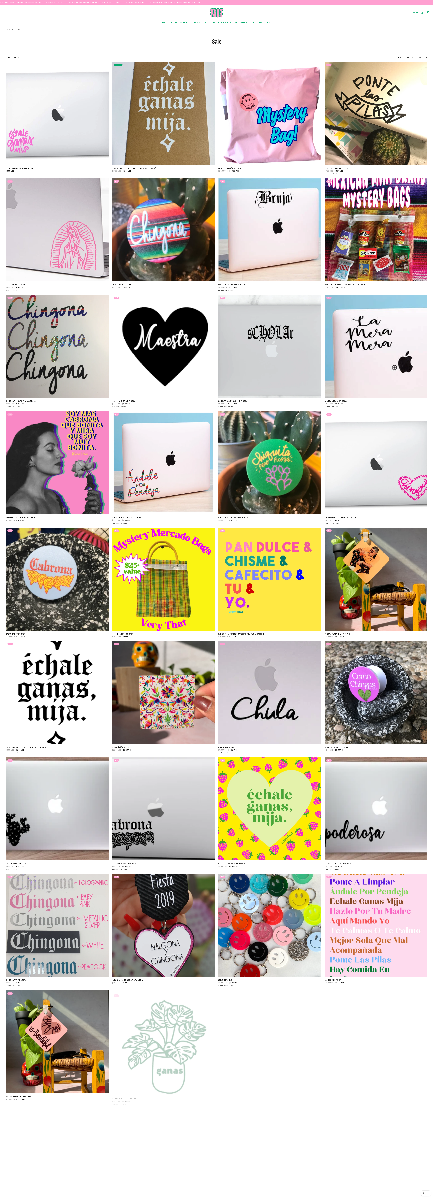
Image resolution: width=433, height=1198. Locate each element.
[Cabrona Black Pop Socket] (269, 1041)
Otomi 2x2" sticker (120, 747)
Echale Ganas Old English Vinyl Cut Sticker (26, 747)
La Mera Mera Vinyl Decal (336, 401)
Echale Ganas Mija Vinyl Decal (20, 168)
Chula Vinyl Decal (226, 747)
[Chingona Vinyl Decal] (57, 925)
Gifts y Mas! (239, 22)
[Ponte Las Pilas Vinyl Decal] (376, 113)
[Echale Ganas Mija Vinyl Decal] (57, 113)
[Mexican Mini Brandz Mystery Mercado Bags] (376, 229)
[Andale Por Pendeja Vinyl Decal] (163, 462)
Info (260, 22)
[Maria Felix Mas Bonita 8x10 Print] (57, 462)
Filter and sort (15, 58)
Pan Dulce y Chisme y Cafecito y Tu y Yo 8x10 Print (241, 634)
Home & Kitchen (199, 22)
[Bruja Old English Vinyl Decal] (269, 229)
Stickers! (166, 22)
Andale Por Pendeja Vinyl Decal (126, 517)
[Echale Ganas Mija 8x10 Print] (269, 808)
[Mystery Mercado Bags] (163, 579)
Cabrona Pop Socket (15, 634)
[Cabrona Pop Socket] (57, 579)
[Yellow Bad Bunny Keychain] (376, 579)
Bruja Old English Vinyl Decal (232, 284)
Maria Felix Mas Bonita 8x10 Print (21, 517)
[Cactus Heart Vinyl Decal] (57, 808)
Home (8, 29)
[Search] (422, 13)
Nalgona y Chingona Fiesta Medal (127, 980)
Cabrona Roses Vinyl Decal (124, 863)
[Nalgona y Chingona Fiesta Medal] (163, 925)
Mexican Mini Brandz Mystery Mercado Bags (345, 284)
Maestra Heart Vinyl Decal (124, 401)
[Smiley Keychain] (269, 925)
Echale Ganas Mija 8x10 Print (231, 863)
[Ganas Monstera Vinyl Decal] (163, 1041)
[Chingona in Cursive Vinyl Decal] (57, 346)
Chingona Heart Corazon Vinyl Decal (342, 517)
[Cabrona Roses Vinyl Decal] (163, 808)
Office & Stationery (220, 22)
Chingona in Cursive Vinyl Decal (21, 401)
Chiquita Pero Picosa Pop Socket (233, 517)
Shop (14, 29)
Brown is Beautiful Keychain (18, 1096)
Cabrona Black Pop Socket (230, 1096)
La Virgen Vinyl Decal (15, 284)
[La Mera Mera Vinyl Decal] (376, 346)
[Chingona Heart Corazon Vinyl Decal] (376, 462)
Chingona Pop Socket (122, 284)
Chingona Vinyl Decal (16, 980)
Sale (252, 22)
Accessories (181, 22)
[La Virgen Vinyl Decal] (57, 229)
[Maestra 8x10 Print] (376, 1041)
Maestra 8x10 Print (333, 1096)
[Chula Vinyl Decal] (269, 692)
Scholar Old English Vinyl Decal (233, 401)
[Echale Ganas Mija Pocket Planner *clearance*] (163, 113)
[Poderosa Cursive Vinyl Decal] (376, 808)
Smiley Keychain (225, 980)
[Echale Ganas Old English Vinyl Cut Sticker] (57, 692)
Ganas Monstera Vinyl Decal (125, 1096)
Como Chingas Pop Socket (337, 747)
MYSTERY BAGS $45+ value (230, 168)
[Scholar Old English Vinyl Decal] (269, 346)
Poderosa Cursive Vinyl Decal (338, 863)
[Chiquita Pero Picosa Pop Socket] (269, 462)
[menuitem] (167, 22)
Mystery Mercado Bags (122, 634)
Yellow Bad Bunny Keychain (337, 634)
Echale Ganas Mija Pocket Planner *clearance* (134, 168)
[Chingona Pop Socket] (163, 229)
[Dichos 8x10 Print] (376, 925)
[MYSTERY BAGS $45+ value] (269, 113)
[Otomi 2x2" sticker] (163, 692)
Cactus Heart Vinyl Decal (17, 863)
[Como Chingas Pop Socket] (376, 692)
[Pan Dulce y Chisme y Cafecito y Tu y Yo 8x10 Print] (269, 579)
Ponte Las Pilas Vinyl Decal (337, 168)
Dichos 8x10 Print (333, 980)
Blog (269, 22)
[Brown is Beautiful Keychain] (57, 1041)
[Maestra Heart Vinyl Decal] (163, 346)
